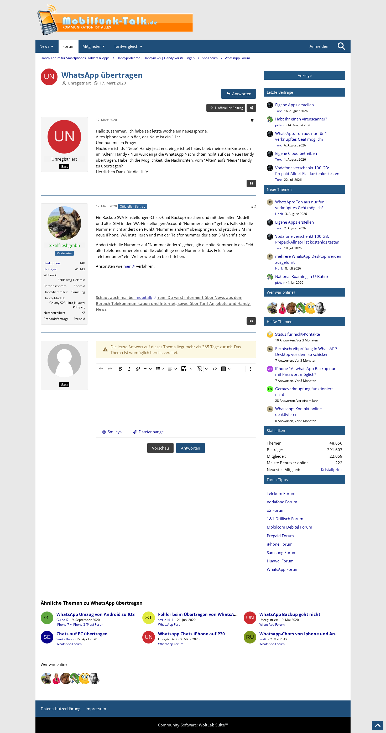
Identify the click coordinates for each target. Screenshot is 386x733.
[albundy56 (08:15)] (320, 308)
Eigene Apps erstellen (294, 104)
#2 (253, 206)
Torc (278, 111)
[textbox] (176, 400)
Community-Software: (193, 724)
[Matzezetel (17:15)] (292, 308)
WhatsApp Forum (170, 624)
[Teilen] (251, 108)
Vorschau (160, 448)
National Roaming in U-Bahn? (301, 276)
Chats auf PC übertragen (82, 634)
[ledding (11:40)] (311, 308)
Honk (279, 214)
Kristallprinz (331, 469)
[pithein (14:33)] (301, 308)
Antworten (190, 448)
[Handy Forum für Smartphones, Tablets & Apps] (193, 20)
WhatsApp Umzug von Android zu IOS (95, 614)
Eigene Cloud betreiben (296, 153)
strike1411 (166, 620)
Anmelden (319, 46)
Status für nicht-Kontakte (297, 334)
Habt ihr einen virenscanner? (301, 119)
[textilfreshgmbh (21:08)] (273, 308)
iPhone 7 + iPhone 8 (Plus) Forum (80, 624)
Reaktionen (52, 263)
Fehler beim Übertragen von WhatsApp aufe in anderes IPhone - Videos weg (236, 614)
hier (127, 266)
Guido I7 (62, 620)
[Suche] (341, 46)
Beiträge (50, 269)
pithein (280, 125)
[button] (111, 431)
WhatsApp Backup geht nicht (289, 614)
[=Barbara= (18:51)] (282, 308)
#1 (253, 120)
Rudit (263, 639)
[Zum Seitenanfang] (377, 725)
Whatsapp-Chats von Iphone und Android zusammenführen (322, 634)
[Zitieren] (251, 183)
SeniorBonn (65, 639)
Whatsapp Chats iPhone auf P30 (191, 634)
